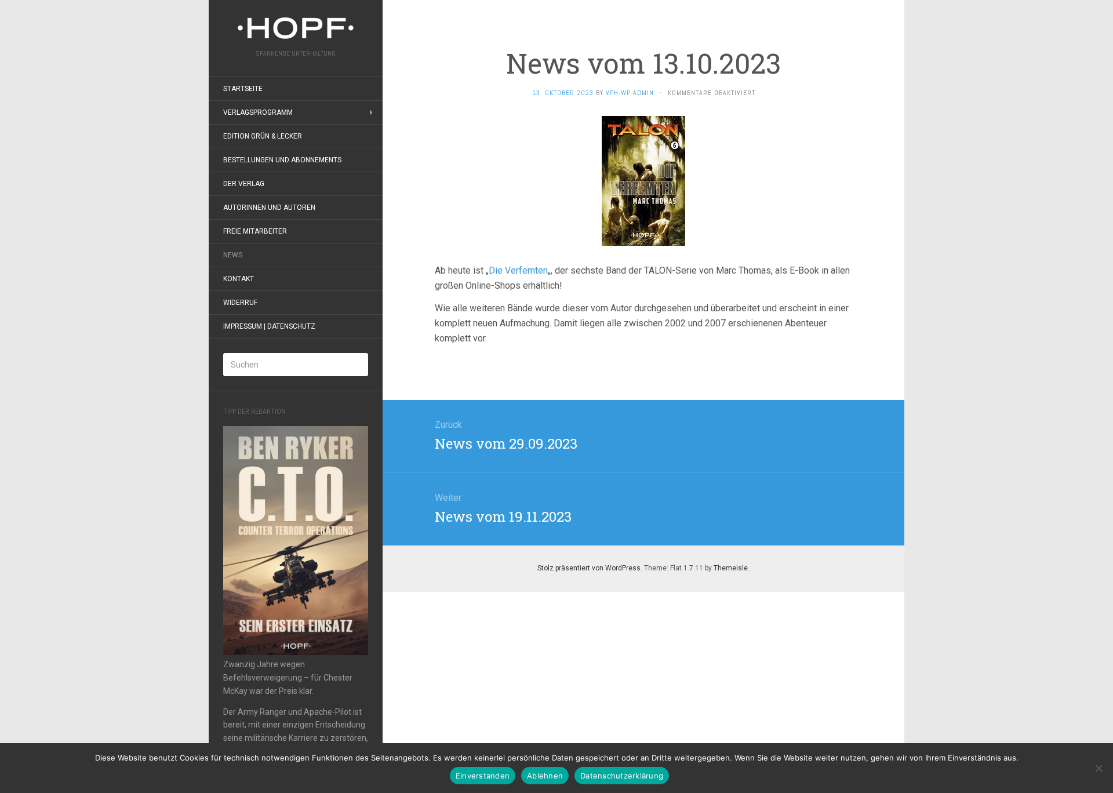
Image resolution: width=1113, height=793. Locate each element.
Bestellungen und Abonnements (282, 160)
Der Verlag (243, 184)
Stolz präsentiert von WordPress (589, 568)
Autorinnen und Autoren (269, 207)
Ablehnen (545, 775)
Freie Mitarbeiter (255, 231)
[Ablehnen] (1098, 768)
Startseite (243, 89)
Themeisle (731, 568)
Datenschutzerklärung (621, 775)
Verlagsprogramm (258, 112)
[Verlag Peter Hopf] (296, 28)
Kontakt (238, 279)
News (232, 255)
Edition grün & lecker (262, 136)
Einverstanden (483, 775)
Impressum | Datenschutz (269, 326)
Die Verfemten (518, 270)
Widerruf (240, 303)
